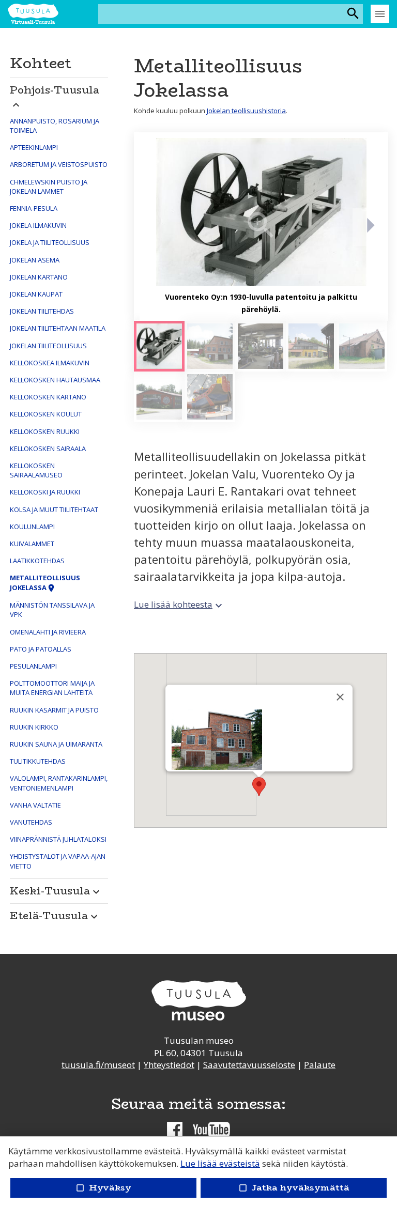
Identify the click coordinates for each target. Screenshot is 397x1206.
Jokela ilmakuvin (38, 225)
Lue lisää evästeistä (220, 1163)
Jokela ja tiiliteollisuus (49, 242)
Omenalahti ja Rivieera (48, 632)
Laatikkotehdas (37, 560)
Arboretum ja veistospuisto (59, 164)
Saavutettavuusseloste (249, 1065)
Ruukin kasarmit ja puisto (54, 710)
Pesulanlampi (33, 666)
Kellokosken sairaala (48, 448)
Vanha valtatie (35, 805)
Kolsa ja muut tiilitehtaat (54, 509)
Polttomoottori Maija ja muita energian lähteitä (52, 687)
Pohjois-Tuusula (54, 96)
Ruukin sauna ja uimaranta (56, 744)
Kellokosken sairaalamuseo (36, 470)
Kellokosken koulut (46, 414)
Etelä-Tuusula (55, 915)
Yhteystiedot (169, 1065)
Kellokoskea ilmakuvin (49, 362)
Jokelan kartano (39, 277)
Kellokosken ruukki (45, 431)
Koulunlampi (32, 526)
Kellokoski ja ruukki (45, 492)
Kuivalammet (32, 543)
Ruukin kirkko (34, 727)
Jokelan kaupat (36, 294)
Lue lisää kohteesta (179, 604)
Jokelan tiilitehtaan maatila (57, 328)
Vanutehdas (31, 822)
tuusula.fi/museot (98, 1065)
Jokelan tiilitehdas (42, 311)
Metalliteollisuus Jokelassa (45, 582)
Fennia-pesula (33, 208)
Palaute (319, 1065)
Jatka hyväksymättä (293, 1187)
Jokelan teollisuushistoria (246, 110)
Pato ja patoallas (40, 649)
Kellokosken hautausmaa (55, 379)
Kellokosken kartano (48, 396)
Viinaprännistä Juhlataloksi (58, 839)
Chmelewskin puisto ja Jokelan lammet (48, 186)
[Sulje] (340, 697)
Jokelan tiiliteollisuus (48, 345)
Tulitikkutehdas (38, 761)
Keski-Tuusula (56, 891)
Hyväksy (103, 1187)
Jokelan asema (34, 260)
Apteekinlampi (34, 147)
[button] (59, 94)
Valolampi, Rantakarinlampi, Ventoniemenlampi (59, 783)
